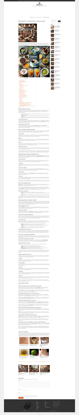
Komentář (19, 380)
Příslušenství (37, 407)
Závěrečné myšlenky (21, 106)
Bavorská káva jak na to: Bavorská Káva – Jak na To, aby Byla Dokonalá (57, 59)
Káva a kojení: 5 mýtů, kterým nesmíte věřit (22, 373)
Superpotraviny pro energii (22, 96)
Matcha (20, 83)
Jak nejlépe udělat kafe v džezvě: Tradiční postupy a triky (57, 34)
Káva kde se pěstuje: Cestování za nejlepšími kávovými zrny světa (42, 361)
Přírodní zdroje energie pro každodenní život (24, 85)
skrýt (28, 78)
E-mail (19, 392)
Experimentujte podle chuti (22, 81)
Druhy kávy (37, 406)
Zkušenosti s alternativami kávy (22, 93)
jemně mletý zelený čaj (23, 160)
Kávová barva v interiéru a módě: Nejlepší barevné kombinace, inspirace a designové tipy (32, 0)
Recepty (37, 409)
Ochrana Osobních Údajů (46, 17)
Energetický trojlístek (21, 92)
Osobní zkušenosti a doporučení (23, 94)
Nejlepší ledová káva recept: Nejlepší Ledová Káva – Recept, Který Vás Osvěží (57, 75)
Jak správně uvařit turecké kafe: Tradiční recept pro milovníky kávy (57, 55)
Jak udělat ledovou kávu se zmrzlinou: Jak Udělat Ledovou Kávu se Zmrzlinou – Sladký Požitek (57, 47)
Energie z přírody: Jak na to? (22, 97)
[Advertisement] (39, 12)
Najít (59, 21)
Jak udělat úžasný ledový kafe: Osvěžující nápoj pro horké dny (57, 43)
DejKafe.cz (39, 5)
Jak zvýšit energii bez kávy (22, 89)
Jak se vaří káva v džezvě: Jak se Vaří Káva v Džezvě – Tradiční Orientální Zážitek (57, 51)
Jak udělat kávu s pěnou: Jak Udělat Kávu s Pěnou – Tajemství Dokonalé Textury (57, 71)
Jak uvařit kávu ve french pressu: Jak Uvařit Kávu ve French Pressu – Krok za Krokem (57, 88)
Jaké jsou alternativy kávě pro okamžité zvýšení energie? (25, 102)
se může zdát (36, 155)
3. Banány (20, 99)
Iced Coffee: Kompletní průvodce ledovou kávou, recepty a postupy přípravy (57, 26)
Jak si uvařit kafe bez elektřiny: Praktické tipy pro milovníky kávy (57, 30)
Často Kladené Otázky (21, 101)
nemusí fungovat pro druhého (44, 126)
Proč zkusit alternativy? (22, 80)
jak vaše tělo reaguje (42, 317)
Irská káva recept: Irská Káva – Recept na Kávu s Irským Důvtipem (57, 38)
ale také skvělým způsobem (30, 44)
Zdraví (19, 372)
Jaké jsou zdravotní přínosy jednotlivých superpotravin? (25, 104)
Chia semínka (20, 82)
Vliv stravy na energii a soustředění (23, 95)
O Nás (41, 17)
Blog (35, 17)
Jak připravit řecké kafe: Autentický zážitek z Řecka (57, 79)
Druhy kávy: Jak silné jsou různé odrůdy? (44, 373)
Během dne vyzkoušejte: (22, 90)
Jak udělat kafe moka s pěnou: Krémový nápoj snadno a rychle (56, 83)
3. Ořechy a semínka (21, 87)
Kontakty (38, 17)
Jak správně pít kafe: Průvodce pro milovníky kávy (57, 63)
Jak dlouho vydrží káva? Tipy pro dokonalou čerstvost (33, 373)
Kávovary (37, 408)
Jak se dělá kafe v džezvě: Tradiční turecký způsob (57, 66)
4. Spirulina (20, 100)
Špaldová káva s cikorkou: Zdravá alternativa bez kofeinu (25, 361)
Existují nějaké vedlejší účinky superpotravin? (24, 105)
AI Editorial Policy (32, 17)
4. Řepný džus (21, 88)
